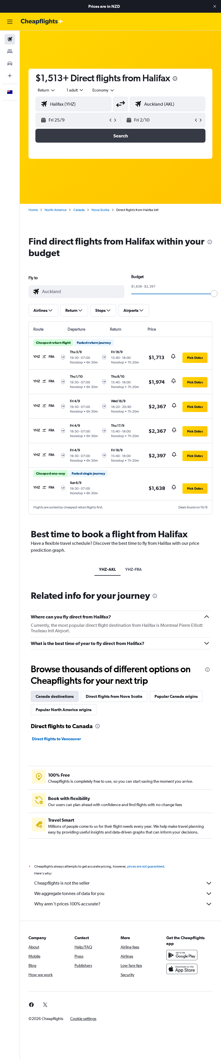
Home (33, 210)
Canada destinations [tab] (55, 696)
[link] (31, 1004)
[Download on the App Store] (181, 969)
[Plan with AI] (9, 75)
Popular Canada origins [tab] (176, 696)
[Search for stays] (9, 51)
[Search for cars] (9, 63)
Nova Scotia (100, 210)
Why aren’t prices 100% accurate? (67, 904)
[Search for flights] (9, 39)
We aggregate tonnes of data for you (69, 893)
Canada (79, 210)
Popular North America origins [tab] (64, 709)
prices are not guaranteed (145, 866)
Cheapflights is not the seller (61, 883)
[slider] (214, 293)
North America (55, 210)
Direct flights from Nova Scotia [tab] (114, 696)
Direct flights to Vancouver (56, 739)
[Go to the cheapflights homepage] (42, 22)
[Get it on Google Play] (181, 955)
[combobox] (103, 90)
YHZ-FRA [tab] (133, 569)
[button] (214, 6)
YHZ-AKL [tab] (107, 569)
